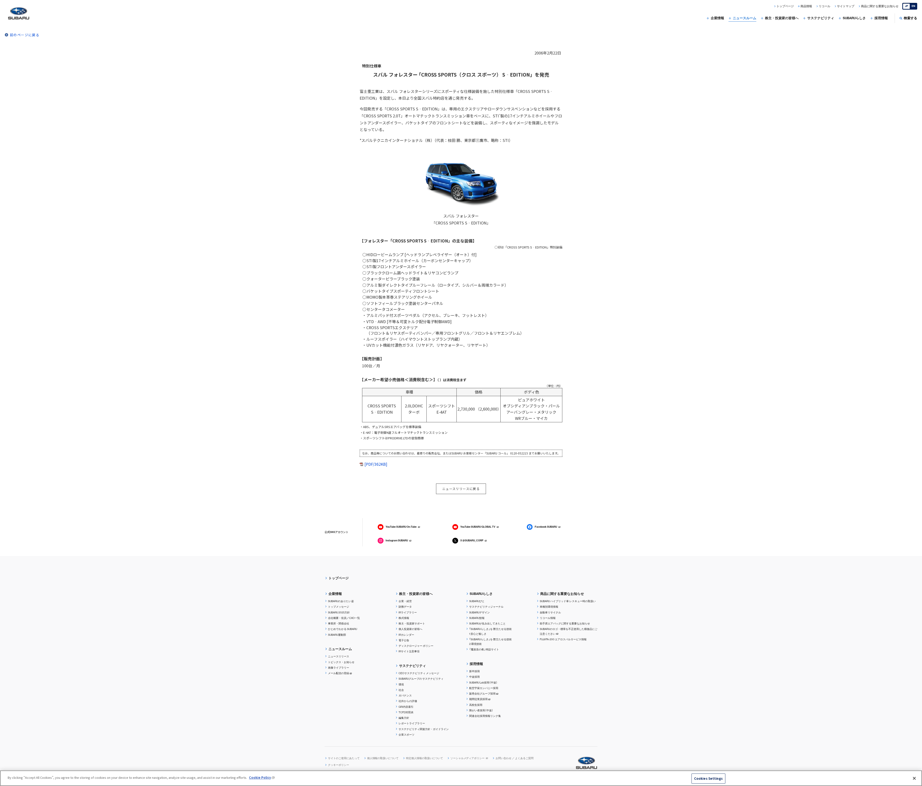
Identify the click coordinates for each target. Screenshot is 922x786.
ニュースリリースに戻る (461, 488)
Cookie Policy (260, 777)
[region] (461, 778)
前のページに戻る (24, 34)
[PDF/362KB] (375, 464)
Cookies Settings (708, 778)
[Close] (914, 778)
